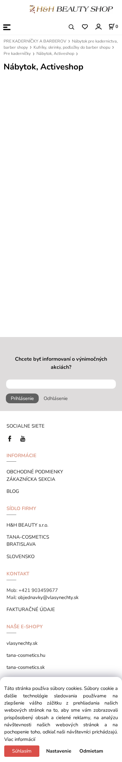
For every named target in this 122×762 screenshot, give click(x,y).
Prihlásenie (22, 398)
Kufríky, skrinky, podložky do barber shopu (72, 47)
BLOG (13, 491)
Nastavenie (58, 751)
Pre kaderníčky (17, 53)
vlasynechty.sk (22, 643)
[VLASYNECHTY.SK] (11, 438)
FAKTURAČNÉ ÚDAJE (31, 609)
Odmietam (91, 751)
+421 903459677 (38, 590)
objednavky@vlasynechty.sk (48, 597)
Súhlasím (22, 751)
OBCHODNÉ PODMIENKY (35, 471)
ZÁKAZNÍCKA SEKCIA (32, 479)
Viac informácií (19, 739)
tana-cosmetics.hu (26, 655)
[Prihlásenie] (98, 26)
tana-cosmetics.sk (26, 667)
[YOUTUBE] (22, 438)
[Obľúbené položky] (85, 27)
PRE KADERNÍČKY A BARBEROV (35, 41)
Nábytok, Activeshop (55, 53)
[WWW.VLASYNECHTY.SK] (71, 9)
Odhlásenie (56, 398)
